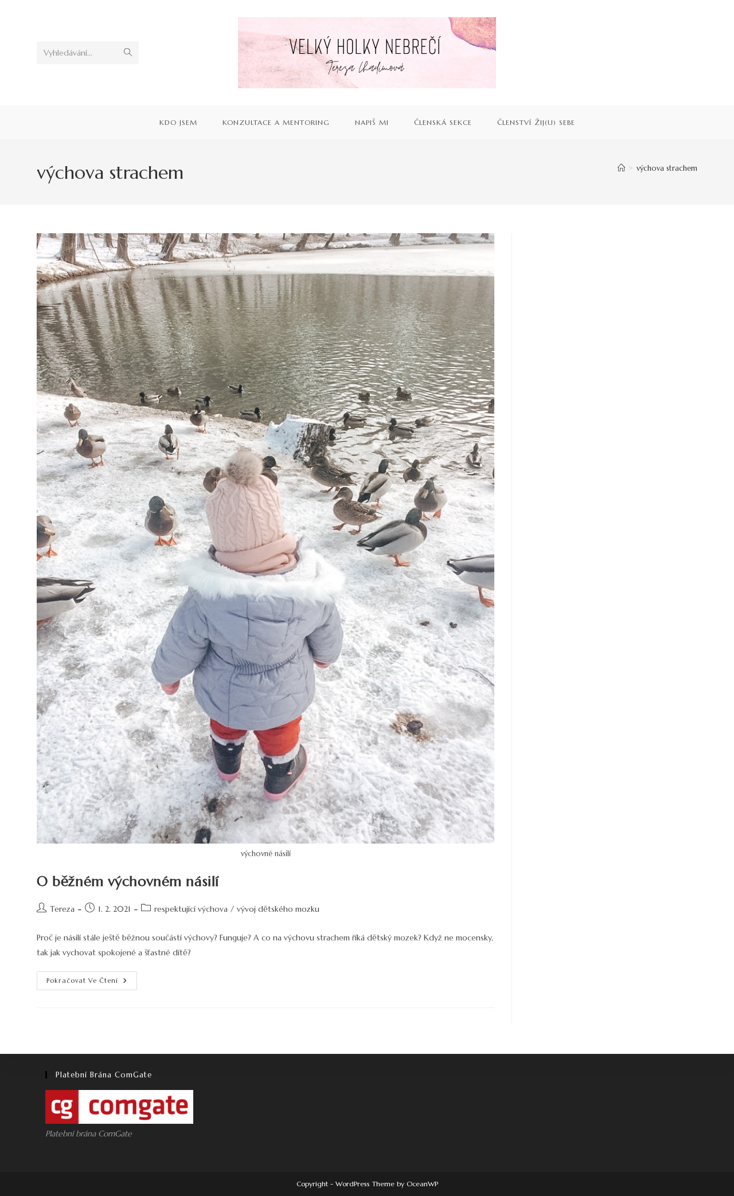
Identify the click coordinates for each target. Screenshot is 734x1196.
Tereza (62, 909)
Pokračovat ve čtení (91, 983)
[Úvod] (621, 168)
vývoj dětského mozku (278, 909)
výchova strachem (667, 168)
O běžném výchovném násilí (128, 881)
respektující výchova (191, 909)
